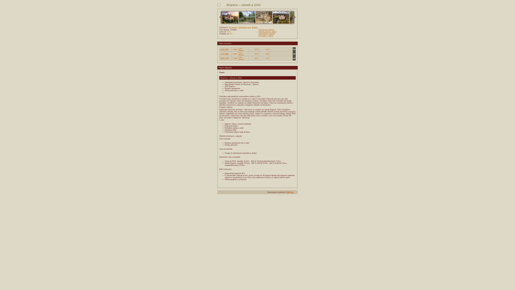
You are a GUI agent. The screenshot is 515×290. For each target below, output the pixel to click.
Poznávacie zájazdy (266, 30)
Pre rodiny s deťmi (266, 36)
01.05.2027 (224, 49)
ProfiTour (290, 192)
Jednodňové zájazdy (267, 34)
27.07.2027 (224, 54)
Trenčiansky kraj (244, 27)
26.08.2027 (224, 58)
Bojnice (255, 27)
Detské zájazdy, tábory (268, 32)
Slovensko (233, 27)
